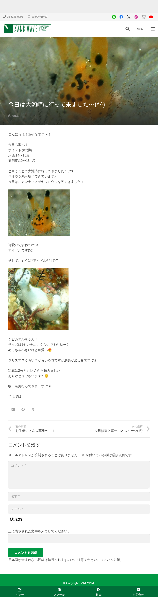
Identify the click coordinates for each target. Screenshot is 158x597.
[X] (128, 17)
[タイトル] (114, 17)
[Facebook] (121, 17)
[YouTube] (151, 17)
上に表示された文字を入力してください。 (39, 531)
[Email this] (13, 409)
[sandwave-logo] (27, 29)
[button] (127, 29)
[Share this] (23, 409)
